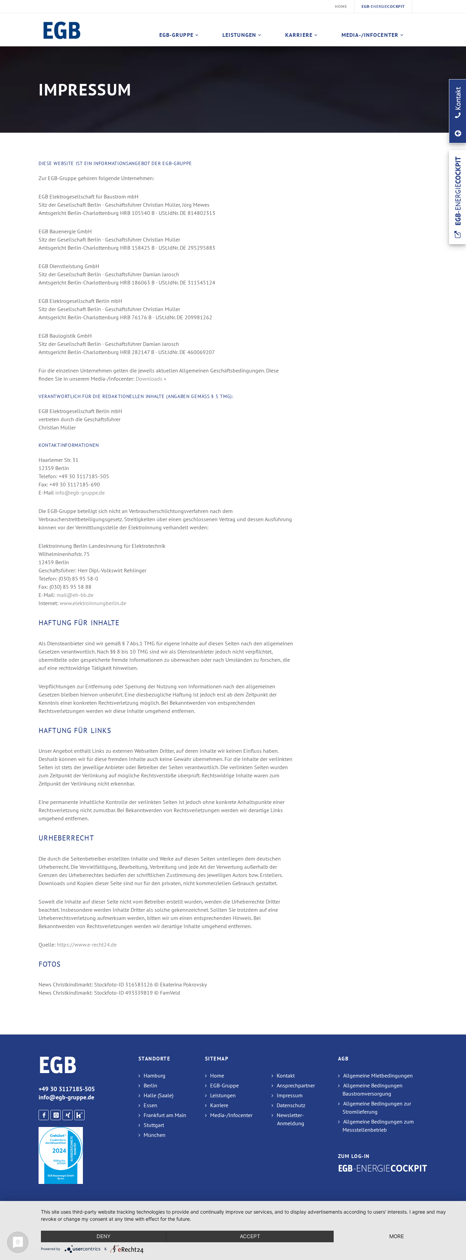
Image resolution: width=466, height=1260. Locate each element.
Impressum (290, 1095)
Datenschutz (291, 1105)
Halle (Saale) (158, 1095)
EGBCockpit (383, 6)
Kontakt (286, 1075)
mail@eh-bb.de (75, 594)
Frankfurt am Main (165, 1115)
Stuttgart (154, 1125)
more (396, 1236)
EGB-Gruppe (176, 34)
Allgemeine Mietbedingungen (378, 1075)
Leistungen (239, 34)
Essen (150, 1105)
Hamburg (154, 1075)
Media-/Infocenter (369, 34)
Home (217, 1075)
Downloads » (151, 378)
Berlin (150, 1085)
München (154, 1134)
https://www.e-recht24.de (87, 944)
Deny (104, 1236)
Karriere (298, 34)
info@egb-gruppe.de (80, 492)
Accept (250, 1236)
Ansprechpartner (296, 1085)
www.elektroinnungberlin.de (93, 603)
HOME (341, 6)
